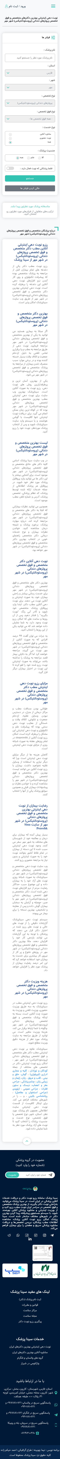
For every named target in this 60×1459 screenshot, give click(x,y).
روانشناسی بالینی (38, 1096)
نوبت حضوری (45, 138)
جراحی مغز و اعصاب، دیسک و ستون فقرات (30, 1085)
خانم (32, 158)
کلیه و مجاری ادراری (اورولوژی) (30, 1072)
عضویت (12, 1175)
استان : (51, 65)
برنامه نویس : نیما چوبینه (46, 1450)
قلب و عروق (34, 1078)
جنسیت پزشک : (46, 150)
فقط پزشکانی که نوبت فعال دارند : (36, 168)
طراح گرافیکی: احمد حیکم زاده (16, 1450)
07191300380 (28, 1433)
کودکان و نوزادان (39, 1071)
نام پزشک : (49, 50)
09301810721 (28, 1407)
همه (49, 142)
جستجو (30, 178)
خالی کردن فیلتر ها (30, 188)
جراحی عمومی (30, 1089)
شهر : (52, 80)
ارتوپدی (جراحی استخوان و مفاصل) (30, 1090)
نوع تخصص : (48, 96)
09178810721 (14, 1403)
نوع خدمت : (48, 127)
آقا (43, 158)
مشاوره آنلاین (45, 134)
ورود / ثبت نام (17, 6)
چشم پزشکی (28, 1082)
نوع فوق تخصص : (46, 111)
